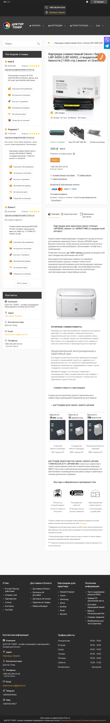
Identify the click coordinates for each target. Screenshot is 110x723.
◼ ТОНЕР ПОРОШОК (79, 26)
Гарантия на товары (41, 602)
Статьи (8, 602)
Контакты (9, 606)
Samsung (64, 599)
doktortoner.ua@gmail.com (16, 334)
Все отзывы (22, 283)
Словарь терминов (96, 617)
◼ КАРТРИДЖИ (55, 26)
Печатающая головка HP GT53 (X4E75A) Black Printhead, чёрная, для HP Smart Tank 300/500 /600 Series (23, 78)
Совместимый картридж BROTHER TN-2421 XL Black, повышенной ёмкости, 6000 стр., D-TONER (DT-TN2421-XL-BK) (23, 230)
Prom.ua (67, 718)
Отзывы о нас (11, 595)
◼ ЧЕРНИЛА (35, 26)
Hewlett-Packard (67, 592)
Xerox (62, 603)
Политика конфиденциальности (94, 720)
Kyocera (63, 614)
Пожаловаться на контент (70, 720)
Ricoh (62, 610)
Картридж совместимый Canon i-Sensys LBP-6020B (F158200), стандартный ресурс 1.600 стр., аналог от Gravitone (22, 154)
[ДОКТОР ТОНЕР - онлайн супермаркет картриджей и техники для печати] (13, 25)
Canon (63, 595)
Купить (55, 160)
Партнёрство (10, 599)
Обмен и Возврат (40, 606)
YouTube (9, 610)
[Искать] (38, 43)
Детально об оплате (42, 599)
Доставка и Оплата (41, 589)
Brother (63, 607)
